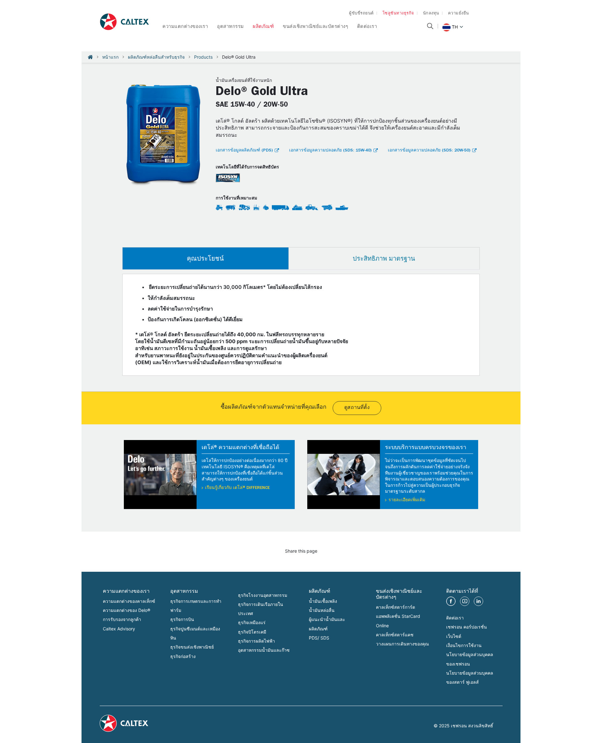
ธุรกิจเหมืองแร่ (252, 622)
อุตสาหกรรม (230, 27)
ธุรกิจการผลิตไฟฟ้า (256, 641)
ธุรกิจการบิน (182, 619)
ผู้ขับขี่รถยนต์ (361, 14)
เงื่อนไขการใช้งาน (464, 645)
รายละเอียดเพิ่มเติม (406, 500)
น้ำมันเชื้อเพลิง (323, 601)
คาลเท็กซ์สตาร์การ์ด (395, 607)
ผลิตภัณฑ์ (263, 27)
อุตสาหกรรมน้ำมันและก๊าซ (264, 650)
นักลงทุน (431, 14)
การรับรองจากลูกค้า (122, 619)
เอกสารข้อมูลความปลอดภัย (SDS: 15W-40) (330, 150)
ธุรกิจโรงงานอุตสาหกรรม (262, 595)
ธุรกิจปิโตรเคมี (252, 631)
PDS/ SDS (319, 637)
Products (203, 57)
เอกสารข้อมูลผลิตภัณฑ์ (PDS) (244, 150)
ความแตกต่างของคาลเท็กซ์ (129, 601)
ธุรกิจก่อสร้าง (183, 656)
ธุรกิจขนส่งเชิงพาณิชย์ (192, 647)
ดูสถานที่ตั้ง (357, 408)
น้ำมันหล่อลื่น (322, 610)
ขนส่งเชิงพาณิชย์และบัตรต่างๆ (315, 27)
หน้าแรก (110, 57)
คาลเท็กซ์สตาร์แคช (395, 634)
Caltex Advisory (119, 628)
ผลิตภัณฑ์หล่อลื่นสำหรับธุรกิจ (156, 57)
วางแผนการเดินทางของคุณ (402, 643)
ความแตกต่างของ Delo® (126, 610)
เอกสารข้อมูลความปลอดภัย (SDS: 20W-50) (429, 150)
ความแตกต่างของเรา (185, 27)
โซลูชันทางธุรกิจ (398, 14)
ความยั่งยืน (458, 14)
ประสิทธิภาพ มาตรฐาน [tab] (384, 258)
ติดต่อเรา (367, 27)
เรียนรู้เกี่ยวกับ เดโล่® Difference (237, 488)
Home (90, 57)
